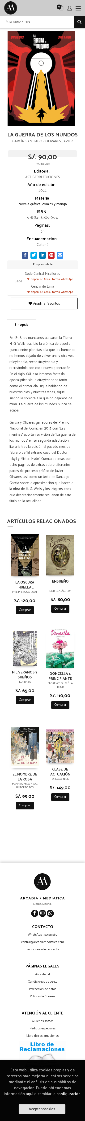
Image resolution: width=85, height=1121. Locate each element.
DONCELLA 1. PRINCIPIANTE (60, 676)
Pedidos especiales (42, 1028)
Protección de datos (42, 989)
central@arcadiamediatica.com (42, 942)
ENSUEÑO (60, 581)
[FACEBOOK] (34, 913)
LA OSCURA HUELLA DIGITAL (24, 584)
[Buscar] (79, 22)
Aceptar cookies (42, 1109)
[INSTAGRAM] (42, 913)
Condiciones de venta (42, 982)
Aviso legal (42, 974)
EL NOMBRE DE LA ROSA (25, 776)
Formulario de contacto (43, 949)
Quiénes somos (42, 1021)
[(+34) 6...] (50, 913)
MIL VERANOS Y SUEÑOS (25, 674)
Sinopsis (21, 325)
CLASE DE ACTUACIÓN (60, 771)
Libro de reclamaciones (42, 1036)
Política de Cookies (42, 996)
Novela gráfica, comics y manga (42, 204)
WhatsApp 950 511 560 (42, 935)
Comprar (25, 610)
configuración (68, 1094)
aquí (29, 1094)
